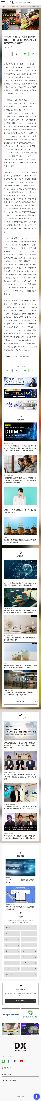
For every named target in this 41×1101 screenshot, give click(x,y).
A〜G (7, 963)
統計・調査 (7, 47)
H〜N (24, 963)
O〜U (7, 969)
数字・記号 (9, 974)
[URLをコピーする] (33, 54)
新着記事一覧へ (20, 701)
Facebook (10, 1061)
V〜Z (24, 969)
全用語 (8, 927)
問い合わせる (20, 1001)
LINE (4, 1061)
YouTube (22, 1061)
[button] (8, 54)
